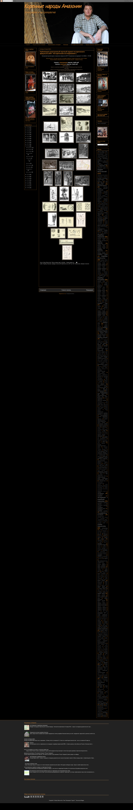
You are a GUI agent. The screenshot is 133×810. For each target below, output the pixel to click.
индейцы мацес (101, 291)
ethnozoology (102, 551)
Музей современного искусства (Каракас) (102, 408)
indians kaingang (105, 571)
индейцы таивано (101, 311)
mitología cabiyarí (104, 630)
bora (103, 536)
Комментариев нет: (70, 262)
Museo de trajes (100, 637)
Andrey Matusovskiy (101, 525)
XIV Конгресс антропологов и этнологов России (102, 707)
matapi (98, 625)
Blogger (82, 800)
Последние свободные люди (31, 763)
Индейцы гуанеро (101, 262)
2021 (28, 136)
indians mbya (99, 581)
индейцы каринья (104, 274)
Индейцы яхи (103, 338)
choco (105, 542)
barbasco (100, 535)
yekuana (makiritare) (101, 715)
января (30, 172)
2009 (28, 185)
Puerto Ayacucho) (100, 659)
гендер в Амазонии (104, 203)
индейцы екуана (101, 263)
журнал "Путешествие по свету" (102, 214)
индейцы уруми (105, 320)
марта (29, 167)
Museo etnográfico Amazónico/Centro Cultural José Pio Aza (102, 642)
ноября (30, 149)
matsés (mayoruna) (102, 629)
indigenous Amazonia (101, 604)
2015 (28, 174)
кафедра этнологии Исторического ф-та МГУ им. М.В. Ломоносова (66, 263)
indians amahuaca (101, 565)
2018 (28, 142)
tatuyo (101, 664)
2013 (28, 178)
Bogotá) (98, 536)
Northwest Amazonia (103, 652)
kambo (104, 619)
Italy (98, 611)
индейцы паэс (103, 302)
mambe (104, 620)
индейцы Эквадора (103, 331)
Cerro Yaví (106, 541)
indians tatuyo (102, 588)
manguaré (99, 621)
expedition (99, 555)
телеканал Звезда (102, 466)
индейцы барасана (100, 242)
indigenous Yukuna (101, 610)
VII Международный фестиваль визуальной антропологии (102, 680)
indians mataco (103, 579)
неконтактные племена (102, 423)
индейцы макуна (101, 288)
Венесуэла (100, 184)
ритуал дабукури (101, 443)
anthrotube (104, 530)
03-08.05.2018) (101, 152)
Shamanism (101, 660)
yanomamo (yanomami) (102, 713)
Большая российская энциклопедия (102, 179)
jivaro (100, 617)
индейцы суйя (102, 309)
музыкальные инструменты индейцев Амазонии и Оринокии (102, 413)
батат (105, 177)
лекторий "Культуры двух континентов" (102, 378)
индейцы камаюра (101, 268)
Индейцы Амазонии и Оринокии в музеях (94, 44)
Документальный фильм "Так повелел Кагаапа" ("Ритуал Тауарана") (38, 753)
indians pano (104, 585)
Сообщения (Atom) (70, 293)
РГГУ (104, 442)
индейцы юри (103, 333)
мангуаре (106, 382)
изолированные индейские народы (102, 229)
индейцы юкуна (104, 332)
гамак (98, 203)
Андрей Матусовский (102, 170)
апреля (30, 165)
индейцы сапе (105, 308)
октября (30, 151)
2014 (28, 176)
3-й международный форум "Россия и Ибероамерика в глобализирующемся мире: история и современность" (102, 155)
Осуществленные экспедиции (39, 44)
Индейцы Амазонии (47, 263)
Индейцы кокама (101, 276)
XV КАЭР (99, 712)
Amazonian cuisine (101, 522)
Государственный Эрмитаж (102, 206)
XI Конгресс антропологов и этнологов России (102, 696)
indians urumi (105, 591)
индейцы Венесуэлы (102, 257)
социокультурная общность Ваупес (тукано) (102, 462)
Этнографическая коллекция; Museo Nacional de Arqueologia (102, 517)
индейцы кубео (101, 281)
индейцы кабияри (101, 264)
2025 (28, 129)
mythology (106, 651)
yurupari (104, 716)
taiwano (106, 662)
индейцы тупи (100, 316)
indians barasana (101, 566)
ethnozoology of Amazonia (101, 552)
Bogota (104, 535)
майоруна (106, 380)
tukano (105, 676)
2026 (28, 127)
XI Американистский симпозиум (102, 694)
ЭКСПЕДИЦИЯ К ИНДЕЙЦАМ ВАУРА (38, 756)
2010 (28, 183)
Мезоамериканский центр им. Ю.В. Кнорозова (102, 397)
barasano (106, 534)
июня (29, 158)
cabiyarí (102, 538)
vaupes (99, 677)
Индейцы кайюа (101, 267)
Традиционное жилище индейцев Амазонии (39, 732)
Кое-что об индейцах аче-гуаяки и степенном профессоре (36, 749)
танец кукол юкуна (103, 465)
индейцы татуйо (101, 314)
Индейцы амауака (101, 238)
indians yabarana (100, 597)
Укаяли (101, 473)
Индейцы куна (100, 282)
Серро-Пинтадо (102, 459)
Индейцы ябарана (101, 334)
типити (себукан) (101, 470)
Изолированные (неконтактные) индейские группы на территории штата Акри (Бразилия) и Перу (50, 770)
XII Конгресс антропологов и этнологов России (102, 701)
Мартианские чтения (101, 385)
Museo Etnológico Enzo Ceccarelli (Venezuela (102, 646)
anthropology (105, 528)
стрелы (104, 463)
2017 (28, 144)
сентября (30, 153)
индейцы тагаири (101, 310)
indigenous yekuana (101, 608)
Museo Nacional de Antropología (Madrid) (102, 649)
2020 (28, 138)
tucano (100, 676)
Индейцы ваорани (101, 253)
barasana (99, 534)
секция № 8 (99, 450)
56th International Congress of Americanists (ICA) (102, 159)
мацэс (98, 388)
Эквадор (99, 492)
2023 (28, 132)
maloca (98, 620)
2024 (28, 130)
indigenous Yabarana (101, 607)
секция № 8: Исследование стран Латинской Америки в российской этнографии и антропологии (102, 452)
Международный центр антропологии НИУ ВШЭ (102, 393)
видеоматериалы (102, 185)
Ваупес (102, 183)
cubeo (104, 545)
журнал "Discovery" (101, 225)
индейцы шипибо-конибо (102, 330)
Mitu (100, 631)
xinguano (102, 704)
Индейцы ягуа (101, 336)
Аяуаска (100, 177)
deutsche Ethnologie (101, 548)
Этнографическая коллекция (77, 44)
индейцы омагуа (101, 297)
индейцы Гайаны (104, 260)
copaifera (99, 545)
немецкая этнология (85, 263)
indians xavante (101, 594)
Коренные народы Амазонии (52, 6)
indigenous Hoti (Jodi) (101, 605)
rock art (106, 659)
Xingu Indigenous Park (102, 703)
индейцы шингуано (102, 328)
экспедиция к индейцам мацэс (102, 508)
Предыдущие (89, 290)
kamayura (99, 619)
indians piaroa (101, 586)
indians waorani (102, 592)
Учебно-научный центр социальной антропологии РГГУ (102, 478)
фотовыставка (103, 480)
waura (101, 687)
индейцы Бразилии (100, 250)
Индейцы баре (101, 245)
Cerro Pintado (99, 541)
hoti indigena (105, 558)
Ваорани (31, 742)
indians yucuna (101, 600)
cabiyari (106, 537)
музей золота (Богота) (102, 404)
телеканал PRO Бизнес (102, 467)
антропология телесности (102, 176)
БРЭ (107, 181)
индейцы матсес (101, 290)
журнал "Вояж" (100, 212)
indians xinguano (101, 595)
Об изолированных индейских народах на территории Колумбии (37, 767)
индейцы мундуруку (101, 295)
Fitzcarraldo (101, 557)
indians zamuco (101, 601)
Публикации (65, 44)
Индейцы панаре (101, 298)
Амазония (102, 165)
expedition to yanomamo (102, 556)
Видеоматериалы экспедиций (54, 44)
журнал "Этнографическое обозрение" (102, 219)
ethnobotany (105, 550)
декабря (30, 147)
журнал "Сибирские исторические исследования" (102, 216)
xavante (101, 692)
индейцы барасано (101, 244)
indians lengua (100, 577)
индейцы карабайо (101, 270)
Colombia (99, 543)
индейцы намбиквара (101, 296)
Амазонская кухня (101, 167)
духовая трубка (105, 209)
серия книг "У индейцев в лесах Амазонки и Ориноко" (102, 457)
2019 (28, 140)
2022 (28, 134)
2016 (28, 146)
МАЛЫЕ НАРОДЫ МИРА (29, 739)
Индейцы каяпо (102, 275)
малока (100, 381)
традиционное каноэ (103, 472)
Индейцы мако (101, 287)
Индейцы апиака (101, 239)
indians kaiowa (102, 572)
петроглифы (99, 432)
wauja (106, 685)
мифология (99, 399)
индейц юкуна (103, 233)
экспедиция (100, 493)
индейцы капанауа (101, 269)
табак (106, 464)
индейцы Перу (102, 303)
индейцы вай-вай (101, 252)
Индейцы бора (101, 248)
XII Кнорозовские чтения (101, 698)
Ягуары (100, 521)
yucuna (99, 716)
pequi (101, 653)
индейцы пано (99, 299)
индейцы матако (101, 289)
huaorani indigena (101, 563)
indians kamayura (101, 573)
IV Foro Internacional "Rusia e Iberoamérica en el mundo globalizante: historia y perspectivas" (102, 613)
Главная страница (66, 290)
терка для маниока (102, 469)
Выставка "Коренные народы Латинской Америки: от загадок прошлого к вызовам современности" (102, 195)
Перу (104, 430)
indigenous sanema (101, 606)
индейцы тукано (101, 315)
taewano (99, 662)
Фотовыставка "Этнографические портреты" (100, 483)
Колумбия (104, 366)
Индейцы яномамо (102, 337)
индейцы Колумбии (100, 279)
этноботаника (103, 512)
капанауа (99, 345)
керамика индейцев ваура (102, 351)
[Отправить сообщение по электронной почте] (77, 262)
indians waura (101, 593)
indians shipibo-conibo (102, 587)
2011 (28, 182)
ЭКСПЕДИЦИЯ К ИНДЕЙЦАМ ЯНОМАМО (39, 725)
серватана (99, 456)
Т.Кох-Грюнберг (100, 464)
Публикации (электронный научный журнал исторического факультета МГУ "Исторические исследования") (62, 52)
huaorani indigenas (101, 564)
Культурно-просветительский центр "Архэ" (101, 371)
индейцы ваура (102, 254)
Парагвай (99, 427)
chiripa (100, 542)
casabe (105, 540)
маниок (102, 384)
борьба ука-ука (101, 180)
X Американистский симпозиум (102, 689)
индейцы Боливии (101, 247)
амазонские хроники (101, 168)
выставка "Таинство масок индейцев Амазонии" (102, 200)
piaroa (98, 658)
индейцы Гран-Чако (102, 261)
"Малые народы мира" (102, 151)
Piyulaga (104, 658)
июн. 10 (29, 159)
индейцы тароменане (101, 313)
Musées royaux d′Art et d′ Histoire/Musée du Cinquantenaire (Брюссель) (102, 632)
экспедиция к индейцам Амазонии (102, 499)
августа (30, 156)
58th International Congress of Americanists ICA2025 (102, 163)
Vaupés (106, 677)
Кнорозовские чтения (102, 364)
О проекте (28, 44)
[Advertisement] (66, 276)
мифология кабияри (101, 400)
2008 (28, 187)
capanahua (99, 540)
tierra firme (100, 673)
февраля (30, 169)
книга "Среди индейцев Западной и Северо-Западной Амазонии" (102, 357)
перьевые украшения (101, 431)
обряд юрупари (102, 426)
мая (29, 163)
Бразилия (99, 181)
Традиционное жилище (102, 471)
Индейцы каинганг (101, 266)
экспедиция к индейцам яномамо (102, 510)
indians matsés (101, 580)
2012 (28, 180)
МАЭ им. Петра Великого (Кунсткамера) (102, 390)
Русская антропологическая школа (101, 445)
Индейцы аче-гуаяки (101, 240)
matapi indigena (105, 625)
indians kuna (104, 576)
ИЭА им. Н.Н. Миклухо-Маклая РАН (102, 343)
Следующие (43, 290)
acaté (105, 521)
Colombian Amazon (101, 544)
